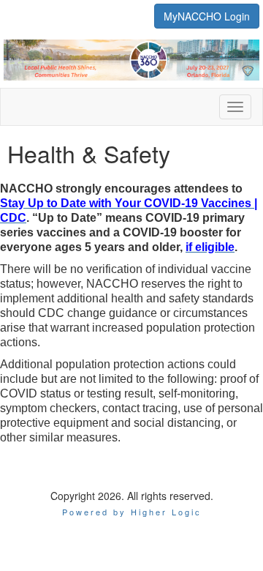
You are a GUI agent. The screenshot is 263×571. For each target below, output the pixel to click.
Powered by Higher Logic (132, 512)
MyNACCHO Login (207, 16)
